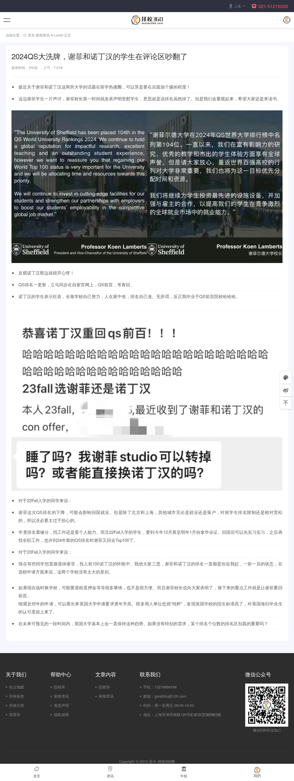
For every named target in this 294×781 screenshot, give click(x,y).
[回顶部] (286, 403)
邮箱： (148, 696)
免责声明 (61, 705)
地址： (148, 714)
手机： (148, 687)
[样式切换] (286, 378)
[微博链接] (286, 390)
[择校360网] (147, 20)
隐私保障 (61, 714)
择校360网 (166, 761)
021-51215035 (273, 6)
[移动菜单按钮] (7, 20)
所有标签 (16, 696)
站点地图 (16, 687)
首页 (31, 34)
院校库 (59, 687)
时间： (148, 705)
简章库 (14, 714)
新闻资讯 (43, 34)
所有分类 (16, 705)
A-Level (57, 34)
